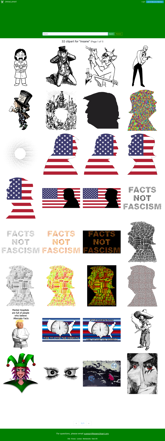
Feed (93, 438)
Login (143, 2)
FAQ (69, 438)
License (79, 438)
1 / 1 (82, 423)
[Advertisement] (82, 18)
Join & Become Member (155, 2)
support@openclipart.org (96, 433)
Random (118, 34)
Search (111, 34)
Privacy (73, 438)
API (96, 438)
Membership (87, 438)
